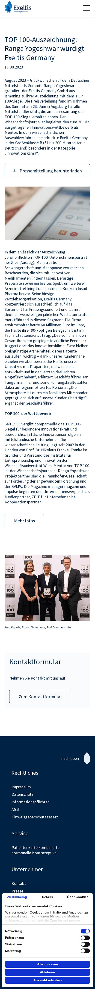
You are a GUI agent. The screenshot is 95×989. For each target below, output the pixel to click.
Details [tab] (47, 897)
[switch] (85, 938)
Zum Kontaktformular (40, 696)
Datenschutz (22, 794)
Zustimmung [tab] (17, 897)
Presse (17, 891)
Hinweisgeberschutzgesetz (35, 817)
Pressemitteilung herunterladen (51, 171)
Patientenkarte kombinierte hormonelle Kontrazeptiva (35, 850)
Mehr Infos (24, 521)
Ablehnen (47, 972)
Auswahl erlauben (47, 980)
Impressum (21, 786)
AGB (15, 809)
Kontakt (19, 883)
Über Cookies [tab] (78, 897)
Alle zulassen (47, 964)
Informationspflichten (31, 802)
